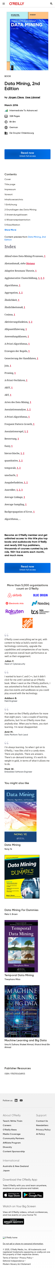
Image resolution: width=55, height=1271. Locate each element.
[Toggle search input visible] (51, 3)
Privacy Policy (43, 1129)
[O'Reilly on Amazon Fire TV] (13, 1223)
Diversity (7, 1147)
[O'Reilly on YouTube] (21, 1100)
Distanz (30, 263)
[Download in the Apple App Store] (12, 1197)
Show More (10, 230)
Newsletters (42, 1125)
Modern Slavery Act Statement (17, 1264)
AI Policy (40, 1134)
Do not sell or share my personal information (23, 1243)
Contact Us (42, 1120)
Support (41, 1115)
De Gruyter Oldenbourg (21, 133)
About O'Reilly (12, 1115)
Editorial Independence (13, 1261)
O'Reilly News (10, 1129)
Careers (7, 1125)
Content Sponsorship (14, 1151)
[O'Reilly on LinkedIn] (16, 1100)
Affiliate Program (12, 1142)
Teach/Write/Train (12, 1120)
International (11, 1160)
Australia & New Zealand (16, 1166)
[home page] (16, 3)
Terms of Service (10, 1258)
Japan (6, 1170)
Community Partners (13, 1138)
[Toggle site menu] (3, 3)
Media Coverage (11, 1134)
